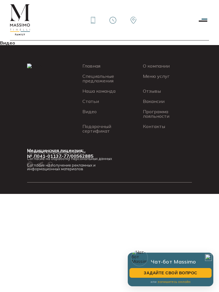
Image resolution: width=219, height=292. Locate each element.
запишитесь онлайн (173, 281)
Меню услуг (156, 76)
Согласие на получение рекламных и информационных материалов (61, 167)
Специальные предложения (98, 78)
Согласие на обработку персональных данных (69, 159)
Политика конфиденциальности (56, 152)
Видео (7, 43)
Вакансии (154, 101)
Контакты (154, 126)
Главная (91, 66)
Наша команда (98, 91)
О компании (156, 66)
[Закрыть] (208, 257)
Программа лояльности (156, 114)
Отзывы (152, 91)
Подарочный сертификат (96, 128)
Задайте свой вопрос (170, 273)
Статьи (90, 101)
